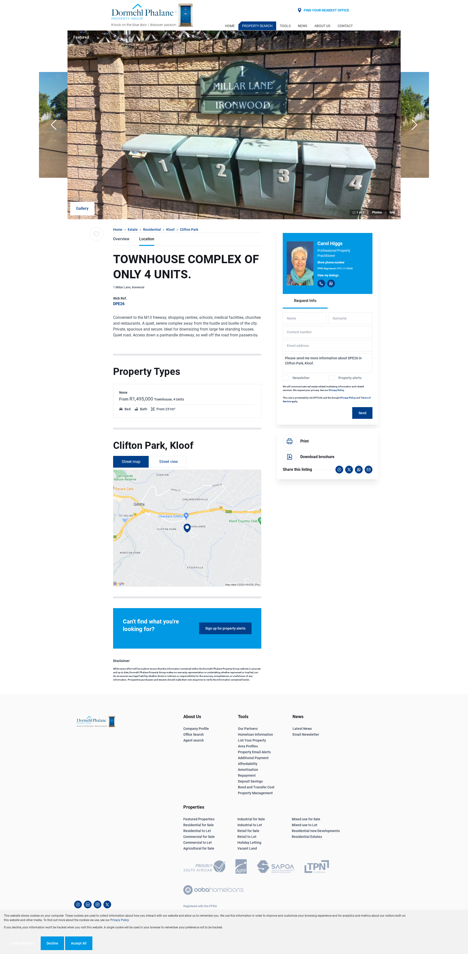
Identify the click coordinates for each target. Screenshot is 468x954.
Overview (121, 239)
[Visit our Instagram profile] (97, 904)
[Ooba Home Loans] (213, 890)
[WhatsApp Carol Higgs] (331, 283)
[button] (53, 124)
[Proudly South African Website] (204, 867)
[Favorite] (96, 234)
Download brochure (317, 456)
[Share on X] (349, 469)
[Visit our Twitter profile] (107, 904)
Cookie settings (22, 943)
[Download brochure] (289, 457)
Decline (52, 943)
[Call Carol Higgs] (321, 283)
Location (146, 239)
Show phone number (330, 262)
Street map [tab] (131, 461)
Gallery (82, 208)
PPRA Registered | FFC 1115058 (335, 268)
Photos (377, 212)
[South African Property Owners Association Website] (275, 867)
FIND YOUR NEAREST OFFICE (326, 10)
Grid (392, 212)
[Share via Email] (368, 469)
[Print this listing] (289, 441)
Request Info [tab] (305, 300)
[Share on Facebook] (339, 469)
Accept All (79, 943)
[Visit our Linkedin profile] (88, 904)
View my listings (328, 275)
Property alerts (349, 378)
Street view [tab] (168, 461)
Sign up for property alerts (225, 628)
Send (362, 413)
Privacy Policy (336, 390)
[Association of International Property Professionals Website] (241, 867)
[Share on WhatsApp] (359, 469)
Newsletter (301, 378)
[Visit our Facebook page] (78, 904)
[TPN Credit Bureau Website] (316, 867)
